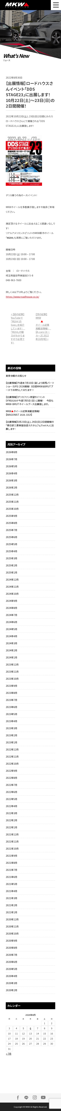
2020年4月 (11, 976)
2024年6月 (11, 622)
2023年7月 (11, 700)
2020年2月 (11, 990)
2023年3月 (11, 728)
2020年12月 (12, 919)
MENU (56, 5)
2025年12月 (12, 494)
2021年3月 (11, 898)
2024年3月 (11, 643)
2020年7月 (11, 954)
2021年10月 (12, 848)
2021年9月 (11, 855)
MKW (19, 5)
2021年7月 (11, 869)
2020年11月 (12, 926)
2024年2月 (11, 650)
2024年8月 (11, 608)
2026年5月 (11, 466)
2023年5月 (11, 714)
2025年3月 (11, 558)
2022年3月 (11, 813)
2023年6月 (11, 707)
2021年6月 (11, 877)
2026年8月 (11, 452)
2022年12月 (12, 749)
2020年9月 (11, 940)
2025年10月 (12, 508)
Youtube (43, 1097)
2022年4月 (11, 806)
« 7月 (8, 1053)
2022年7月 (11, 785)
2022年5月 (11, 799)
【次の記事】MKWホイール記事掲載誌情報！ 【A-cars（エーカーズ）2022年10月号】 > (43, 327)
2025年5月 (11, 544)
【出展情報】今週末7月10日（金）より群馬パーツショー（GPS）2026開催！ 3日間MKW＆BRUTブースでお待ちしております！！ (30, 386)
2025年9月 (11, 515)
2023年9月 (11, 685)
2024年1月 (11, 657)
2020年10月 (12, 933)
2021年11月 (12, 841)
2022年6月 (11, 792)
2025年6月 (11, 537)
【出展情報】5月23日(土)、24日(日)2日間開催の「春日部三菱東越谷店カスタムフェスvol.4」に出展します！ (30, 425)
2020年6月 (11, 962)
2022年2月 (11, 820)
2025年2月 (11, 565)
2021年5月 (11, 884)
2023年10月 (12, 678)
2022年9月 (11, 770)
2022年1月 (11, 827)
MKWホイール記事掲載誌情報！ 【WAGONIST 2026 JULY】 (24, 412)
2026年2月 (11, 487)
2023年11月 (12, 671)
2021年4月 (11, 891)
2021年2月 (11, 905)
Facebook (18, 1097)
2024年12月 (12, 579)
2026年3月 (11, 480)
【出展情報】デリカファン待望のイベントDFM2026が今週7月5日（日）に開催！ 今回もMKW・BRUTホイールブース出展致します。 (29, 400)
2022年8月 (11, 777)
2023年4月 (11, 721)
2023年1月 (11, 742)
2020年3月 (11, 983)
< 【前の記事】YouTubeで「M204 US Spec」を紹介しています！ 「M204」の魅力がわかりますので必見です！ (18, 328)
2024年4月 (11, 636)
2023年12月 (12, 664)
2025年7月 (11, 530)
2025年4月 (11, 551)
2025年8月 (11, 523)
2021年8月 (11, 862)
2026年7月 (11, 459)
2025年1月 (11, 572)
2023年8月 (11, 692)
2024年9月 (11, 600)
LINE (26, 1097)
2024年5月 (11, 629)
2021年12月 (12, 834)
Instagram (34, 1097)
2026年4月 (11, 473)
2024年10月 (12, 593)
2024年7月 (11, 615)
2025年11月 (12, 501)
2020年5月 (11, 969)
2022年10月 (12, 763)
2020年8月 (11, 947)
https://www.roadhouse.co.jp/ (22, 296)
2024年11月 (12, 586)
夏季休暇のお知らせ (16, 375)
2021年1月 (11, 912)
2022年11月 (12, 756)
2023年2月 (11, 735)
